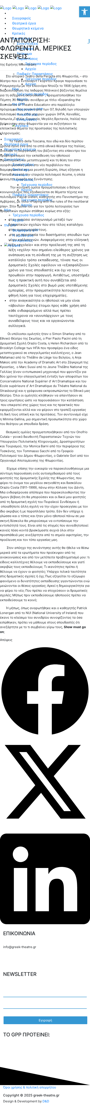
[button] (45, 691)
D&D (45, 1101)
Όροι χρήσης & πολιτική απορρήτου (29, 1087)
